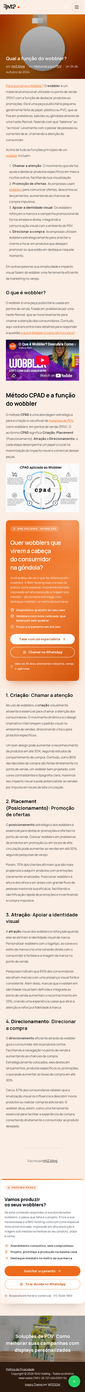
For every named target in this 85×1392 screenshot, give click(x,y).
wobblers (15, 189)
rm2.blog (18, 66)
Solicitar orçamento (40, 1271)
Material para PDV (47, 66)
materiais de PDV (61, 420)
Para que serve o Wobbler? (25, 86)
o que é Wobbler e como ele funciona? (48, 333)
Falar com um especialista (40, 639)
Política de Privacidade (20, 1369)
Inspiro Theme (33, 1384)
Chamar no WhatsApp (45, 652)
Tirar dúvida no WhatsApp (45, 1284)
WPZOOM (54, 1384)
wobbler (11, 155)
